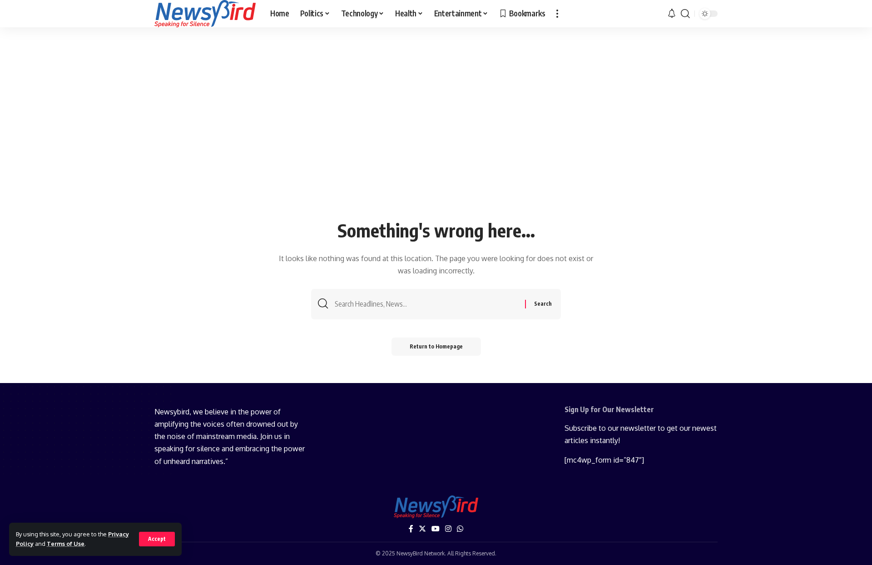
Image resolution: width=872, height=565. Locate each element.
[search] (685, 13)
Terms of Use (65, 543)
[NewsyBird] (205, 13)
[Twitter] (422, 529)
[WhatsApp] (460, 529)
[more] (557, 13)
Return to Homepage (436, 346)
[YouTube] (435, 529)
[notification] (671, 14)
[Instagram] (448, 529)
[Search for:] (426, 304)
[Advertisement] (436, 148)
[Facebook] (411, 529)
